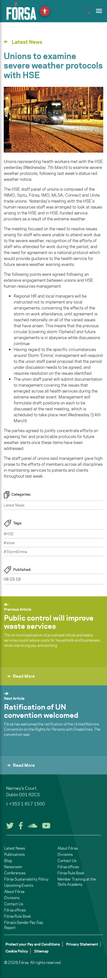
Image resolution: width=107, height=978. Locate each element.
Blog (8, 860)
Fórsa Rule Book (17, 916)
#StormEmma (15, 551)
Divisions (11, 897)
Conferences (14, 873)
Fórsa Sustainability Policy (26, 879)
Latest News (14, 505)
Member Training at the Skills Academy (76, 882)
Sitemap (41, 951)
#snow (9, 542)
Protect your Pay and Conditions (32, 944)
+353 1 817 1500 (27, 804)
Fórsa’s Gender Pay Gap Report (23, 925)
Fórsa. (24, 962)
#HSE (9, 533)
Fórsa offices (15, 910)
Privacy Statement (82, 944)
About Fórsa (14, 891)
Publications (14, 854)
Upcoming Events (18, 885)
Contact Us (13, 904)
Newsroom (13, 866)
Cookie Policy (16, 951)
